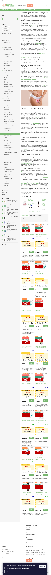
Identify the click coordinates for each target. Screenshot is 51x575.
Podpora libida (7, 132)
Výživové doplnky (7, 46)
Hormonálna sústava (8, 128)
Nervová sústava (7, 160)
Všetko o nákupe (29, 532)
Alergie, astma (7, 118)
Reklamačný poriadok (30, 534)
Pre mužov (6, 176)
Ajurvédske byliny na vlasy (9, 83)
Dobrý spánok (6, 109)
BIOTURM (6, 26)
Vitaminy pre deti (7, 60)
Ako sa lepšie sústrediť (8, 173)
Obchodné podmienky (23, 1)
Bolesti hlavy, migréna (8, 162)
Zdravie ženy (6, 144)
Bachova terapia (7, 98)
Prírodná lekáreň (7, 65)
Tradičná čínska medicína (8, 88)
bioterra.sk (6, 557)
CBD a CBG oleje (7, 100)
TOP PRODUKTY (5, 40)
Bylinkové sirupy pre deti (9, 97)
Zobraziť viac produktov (34, 211)
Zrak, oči (6, 187)
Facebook (6, 555)
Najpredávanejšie (25, 218)
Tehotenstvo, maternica (9, 151)
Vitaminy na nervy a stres (9, 54)
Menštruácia (6, 154)
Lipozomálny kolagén (8, 61)
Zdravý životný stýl (7, 93)
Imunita (5, 123)
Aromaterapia (5, 190)
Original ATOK (7, 30)
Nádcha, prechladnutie (8, 112)
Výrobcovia (4, 192)
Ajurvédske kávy (7, 81)
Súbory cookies (29, 539)
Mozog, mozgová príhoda (9, 169)
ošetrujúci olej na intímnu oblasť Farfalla (30, 183)
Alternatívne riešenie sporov (32, 541)
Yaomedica (6, 63)
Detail (31, 251)
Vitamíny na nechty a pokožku (10, 58)
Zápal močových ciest (8, 135)
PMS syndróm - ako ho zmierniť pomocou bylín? (10, 158)
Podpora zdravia (5, 44)
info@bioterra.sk (7, 549)
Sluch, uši (6, 185)
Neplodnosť (6, 127)
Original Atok (45, 177)
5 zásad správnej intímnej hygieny (11, 134)
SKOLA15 (28, 245)
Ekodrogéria (4, 189)
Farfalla (6, 28)
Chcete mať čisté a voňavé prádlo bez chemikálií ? (36, 556)
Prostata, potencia (8, 178)
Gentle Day (44, 85)
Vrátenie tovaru (29, 536)
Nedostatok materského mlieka (10, 152)
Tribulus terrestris (7, 180)
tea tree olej (42, 53)
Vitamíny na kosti (7, 56)
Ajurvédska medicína (8, 70)
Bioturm (25, 149)
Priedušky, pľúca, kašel (8, 114)
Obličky (5, 137)
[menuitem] (4, 10)
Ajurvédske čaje (7, 75)
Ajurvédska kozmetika (8, 86)
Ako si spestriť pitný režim (31, 558)
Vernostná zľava (29, 531)
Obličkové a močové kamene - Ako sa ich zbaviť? (11, 140)
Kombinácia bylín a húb (8, 91)
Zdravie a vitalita (7, 104)
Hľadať (30, 5)
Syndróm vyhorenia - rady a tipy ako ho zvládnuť (35, 554)
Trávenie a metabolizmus (9, 121)
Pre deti (5, 95)
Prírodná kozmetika (6, 42)
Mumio (5, 72)
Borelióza (6, 166)
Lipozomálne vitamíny (8, 49)
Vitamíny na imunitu (7, 53)
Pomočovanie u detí (8, 130)
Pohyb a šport (6, 105)
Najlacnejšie (32, 215)
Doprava (28, 529)
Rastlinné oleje (6, 102)
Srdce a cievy (6, 107)
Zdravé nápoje (6, 68)
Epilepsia (6, 164)
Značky (3, 194)
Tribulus (5, 74)
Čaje (4, 67)
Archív (29, 560)
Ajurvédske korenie (8, 84)
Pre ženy (5, 77)
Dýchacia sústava (7, 111)
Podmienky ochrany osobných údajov (33, 537)
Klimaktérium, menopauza (9, 149)
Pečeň (5, 79)
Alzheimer (6, 168)
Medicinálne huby (7, 90)
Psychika (5, 182)
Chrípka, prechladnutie (8, 119)
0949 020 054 (6, 553)
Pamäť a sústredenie (8, 171)
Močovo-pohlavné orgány (9, 125)
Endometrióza (7, 145)
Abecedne (34, 218)
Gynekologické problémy (9, 147)
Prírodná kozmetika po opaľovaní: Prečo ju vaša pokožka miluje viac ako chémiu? (35, 550)
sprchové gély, (34, 25)
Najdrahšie (40, 215)
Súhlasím (42, 566)
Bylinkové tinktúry (7, 47)
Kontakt (27, 542)
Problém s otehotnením (9, 156)
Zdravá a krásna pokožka (9, 142)
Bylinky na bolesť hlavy (8, 175)
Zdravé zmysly (7, 183)
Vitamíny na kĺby (7, 51)
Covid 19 (6, 116)
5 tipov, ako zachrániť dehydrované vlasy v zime (35, 552)
